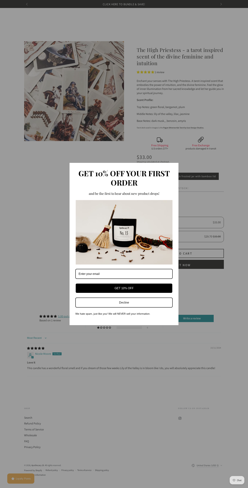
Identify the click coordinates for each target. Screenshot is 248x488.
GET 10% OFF (124, 288)
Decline (124, 302)
